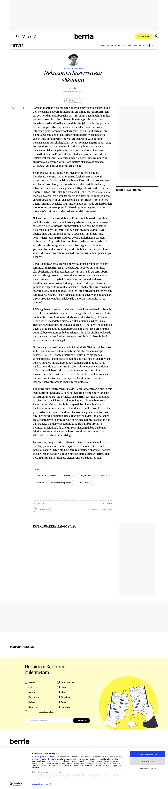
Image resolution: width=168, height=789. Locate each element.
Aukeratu (146, 761)
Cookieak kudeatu (40, 784)
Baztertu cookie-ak (147, 769)
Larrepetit (120, 46)
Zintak (154, 46)
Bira (135, 46)
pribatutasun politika (46, 712)
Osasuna (103, 475)
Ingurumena (86, 475)
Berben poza (107, 46)
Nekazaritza (68, 475)
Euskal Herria (84, 482)
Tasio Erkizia (73, 88)
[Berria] (19, 743)
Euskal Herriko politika (61, 482)
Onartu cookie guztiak (147, 754)
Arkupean (143, 46)
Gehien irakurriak (128, 189)
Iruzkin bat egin (43, 509)
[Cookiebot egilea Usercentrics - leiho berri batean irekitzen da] (16, 784)
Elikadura (40, 482)
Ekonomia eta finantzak (46, 475)
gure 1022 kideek (47, 757)
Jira (129, 46)
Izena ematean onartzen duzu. (46, 712)
